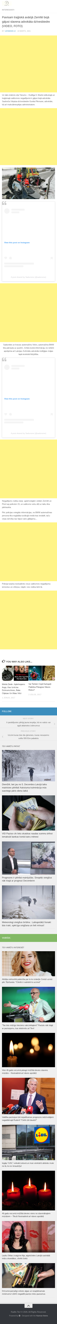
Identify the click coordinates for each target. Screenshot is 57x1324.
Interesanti (8, 10)
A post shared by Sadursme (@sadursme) (28, 277)
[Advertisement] (28, 63)
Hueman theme (42, 1316)
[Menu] (53, 3)
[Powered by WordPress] (19, 1316)
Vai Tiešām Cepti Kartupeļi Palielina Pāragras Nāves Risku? (39, 687)
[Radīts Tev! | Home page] (9, 3)
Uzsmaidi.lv (10, 31)
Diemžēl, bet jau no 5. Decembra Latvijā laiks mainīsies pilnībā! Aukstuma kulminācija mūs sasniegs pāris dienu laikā (24, 787)
